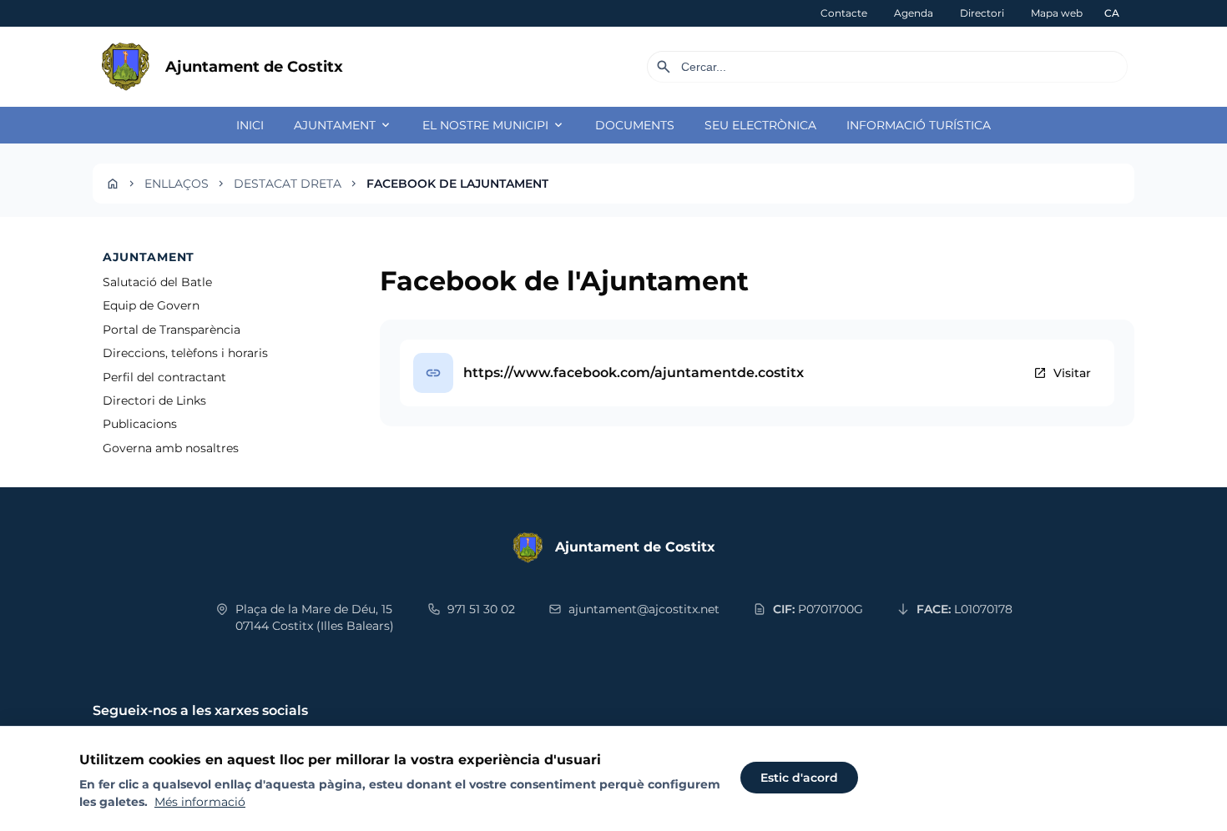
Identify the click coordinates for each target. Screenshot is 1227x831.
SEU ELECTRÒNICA (760, 125)
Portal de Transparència (171, 329)
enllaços (176, 183)
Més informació (199, 801)
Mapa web (1057, 13)
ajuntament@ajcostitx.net (644, 609)
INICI (250, 125)
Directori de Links (154, 400)
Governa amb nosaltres (171, 448)
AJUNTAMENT (343, 125)
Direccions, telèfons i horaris (185, 353)
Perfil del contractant (164, 377)
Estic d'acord (799, 777)
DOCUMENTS (634, 125)
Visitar (1062, 373)
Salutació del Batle (157, 282)
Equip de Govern (151, 305)
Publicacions (140, 424)
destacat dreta (287, 183)
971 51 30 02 (481, 609)
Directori (982, 13)
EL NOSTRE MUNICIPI (493, 125)
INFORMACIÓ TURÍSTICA (918, 125)
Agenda (913, 13)
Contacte (844, 13)
